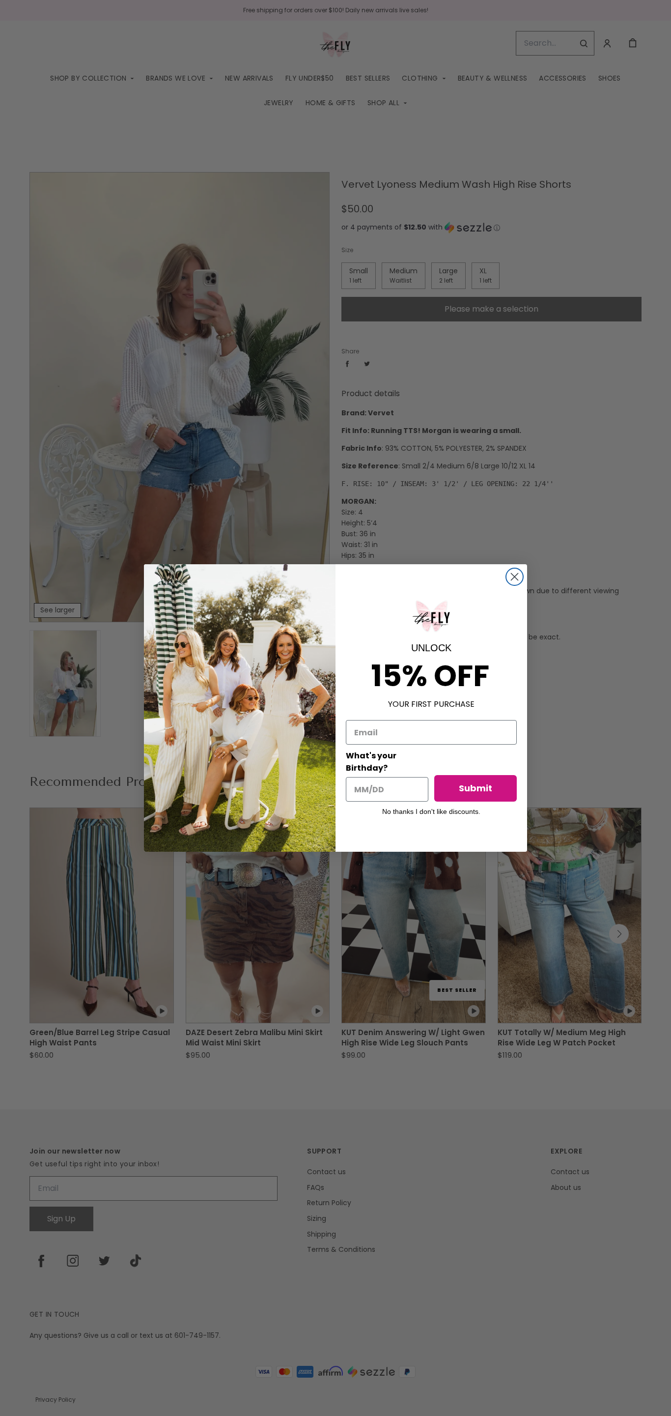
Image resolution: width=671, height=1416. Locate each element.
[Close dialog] (514, 576)
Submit (475, 788)
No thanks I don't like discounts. (431, 811)
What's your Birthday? (371, 762)
